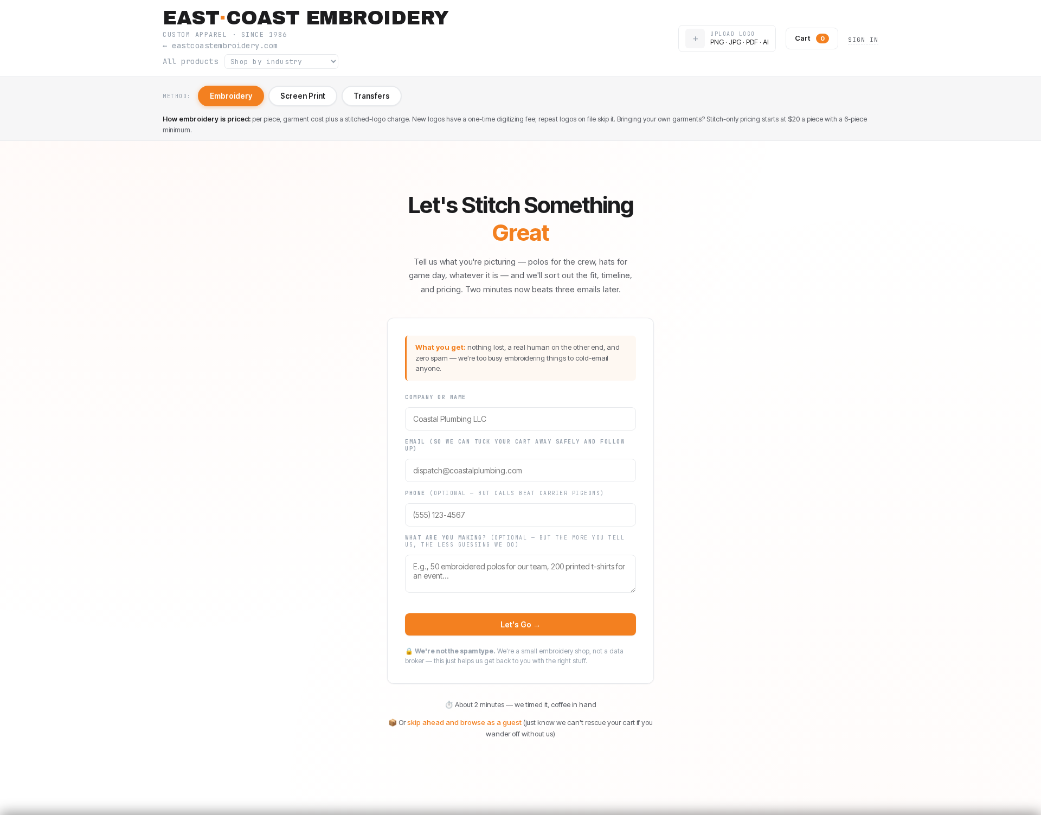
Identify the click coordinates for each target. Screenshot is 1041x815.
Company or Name (435, 397)
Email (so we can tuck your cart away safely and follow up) (515, 445)
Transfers (372, 96)
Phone (505, 493)
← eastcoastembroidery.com (220, 46)
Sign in (863, 39)
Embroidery (231, 96)
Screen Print (302, 96)
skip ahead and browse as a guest (464, 722)
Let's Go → (520, 624)
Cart (810, 38)
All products (190, 61)
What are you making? (515, 541)
